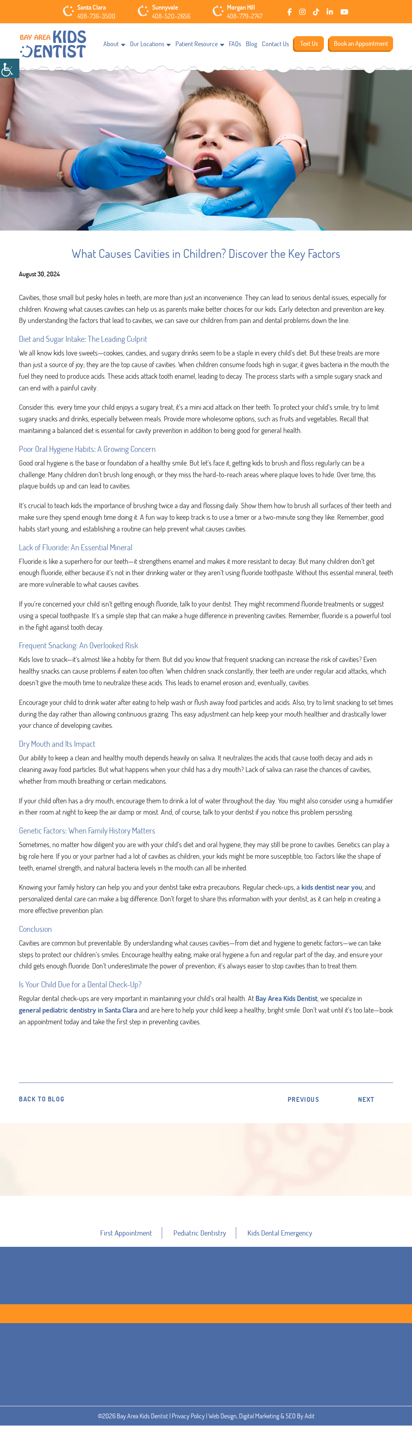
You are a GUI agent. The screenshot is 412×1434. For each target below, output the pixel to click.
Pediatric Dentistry (199, 1232)
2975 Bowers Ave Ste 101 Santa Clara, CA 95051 (109, 1407)
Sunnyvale (165, 7)
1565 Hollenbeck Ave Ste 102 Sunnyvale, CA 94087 (207, 1407)
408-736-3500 (96, 16)
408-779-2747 (244, 16)
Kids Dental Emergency (279, 1232)
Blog (251, 44)
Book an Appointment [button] (206, 1211)
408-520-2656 (171, 16)
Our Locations (147, 44)
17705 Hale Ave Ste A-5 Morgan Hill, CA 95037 (301, 1407)
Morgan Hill (241, 7)
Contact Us (275, 44)
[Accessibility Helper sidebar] (9, 68)
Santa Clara (91, 7)
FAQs (235, 44)
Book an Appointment (361, 43)
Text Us (309, 43)
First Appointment (126, 1232)
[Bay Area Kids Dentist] (53, 44)
